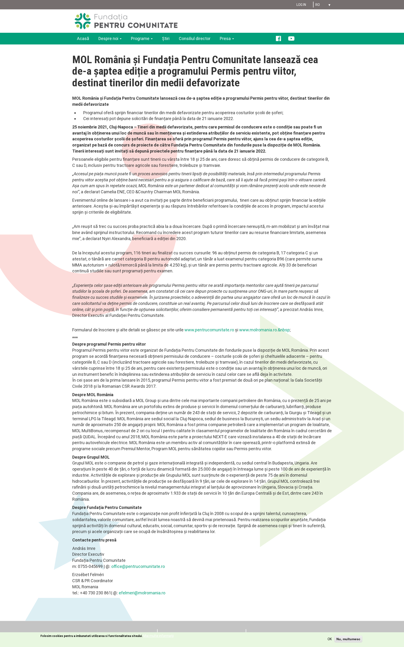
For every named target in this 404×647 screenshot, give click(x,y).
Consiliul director (194, 38)
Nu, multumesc (348, 639)
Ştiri (166, 38)
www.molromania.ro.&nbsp (264, 329)
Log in (301, 5)
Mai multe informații (158, 636)
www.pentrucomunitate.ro (209, 329)
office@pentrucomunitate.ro (138, 566)
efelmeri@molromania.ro (142, 592)
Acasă (83, 38)
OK (330, 639)
